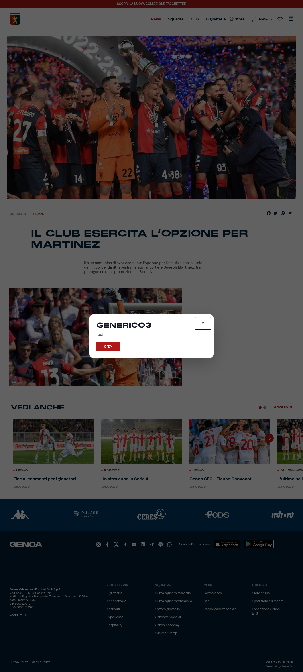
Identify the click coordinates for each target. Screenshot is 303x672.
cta (108, 346)
